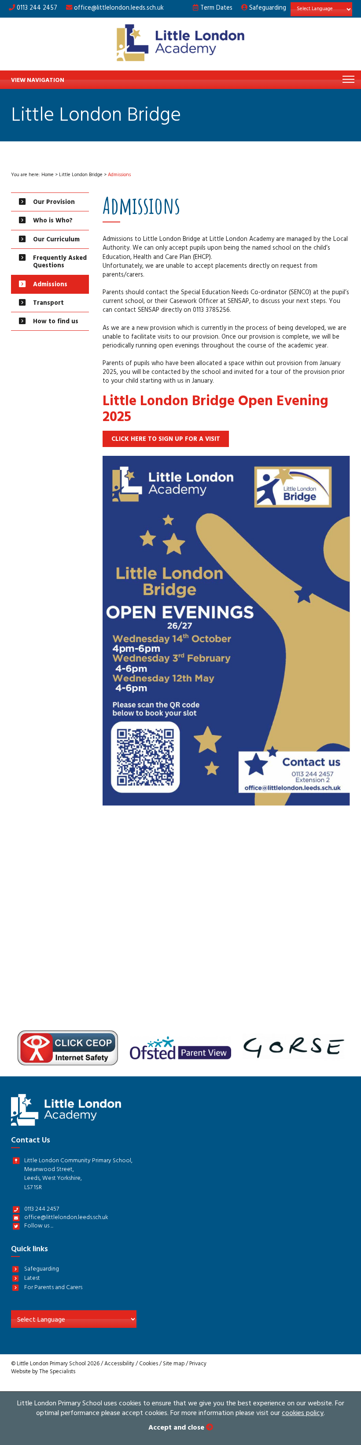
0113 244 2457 (36, 9)
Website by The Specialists (43, 1372)
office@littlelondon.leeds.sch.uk (119, 9)
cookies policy (303, 1414)
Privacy (197, 1364)
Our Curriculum (56, 240)
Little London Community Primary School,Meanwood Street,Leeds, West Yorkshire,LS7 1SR (78, 1175)
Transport (48, 304)
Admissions (50, 285)
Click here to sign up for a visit (165, 440)
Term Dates (215, 9)
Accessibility (119, 1364)
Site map (173, 1364)
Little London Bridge (81, 175)
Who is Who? (53, 221)
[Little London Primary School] (180, 44)
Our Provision (54, 203)
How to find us (55, 322)
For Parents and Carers (53, 1288)
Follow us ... (38, 1227)
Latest (32, 1279)
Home (47, 175)
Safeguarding (266, 9)
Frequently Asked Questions (60, 262)
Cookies (148, 1364)
